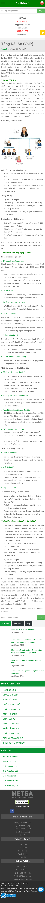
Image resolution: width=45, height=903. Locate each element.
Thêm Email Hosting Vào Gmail (23, 629)
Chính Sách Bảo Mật (23, 829)
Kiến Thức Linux (9, 761)
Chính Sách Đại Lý (23, 832)
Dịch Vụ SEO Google (23, 873)
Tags (29, 624)
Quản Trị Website (22, 870)
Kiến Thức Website (10, 757)
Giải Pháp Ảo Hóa (10, 766)
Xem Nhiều (18, 624)
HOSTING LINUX (10, 690)
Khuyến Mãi (22, 851)
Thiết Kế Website (22, 867)
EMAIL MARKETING (11, 724)
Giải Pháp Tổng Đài (10, 785)
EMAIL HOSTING (10, 714)
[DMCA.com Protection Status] (22, 803)
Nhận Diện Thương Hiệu (23, 879)
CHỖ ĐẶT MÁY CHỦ (11, 704)
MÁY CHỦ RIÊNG (10, 700)
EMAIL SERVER (9, 719)
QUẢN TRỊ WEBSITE (11, 733)
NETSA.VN (23, 2)
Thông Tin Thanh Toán (22, 822)
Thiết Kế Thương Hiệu (22, 876)
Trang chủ (5, 49)
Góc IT (22, 835)
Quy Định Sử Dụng (23, 826)
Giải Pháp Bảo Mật (10, 771)
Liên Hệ (23, 857)
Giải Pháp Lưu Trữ (10, 781)
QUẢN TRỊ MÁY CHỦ (12, 709)
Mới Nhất (5, 624)
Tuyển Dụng (22, 854)
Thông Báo (23, 848)
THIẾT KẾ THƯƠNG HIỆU (14, 743)
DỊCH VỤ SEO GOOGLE (13, 738)
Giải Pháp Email (9, 776)
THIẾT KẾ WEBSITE (11, 728)
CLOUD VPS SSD (10, 695)
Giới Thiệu (23, 845)
